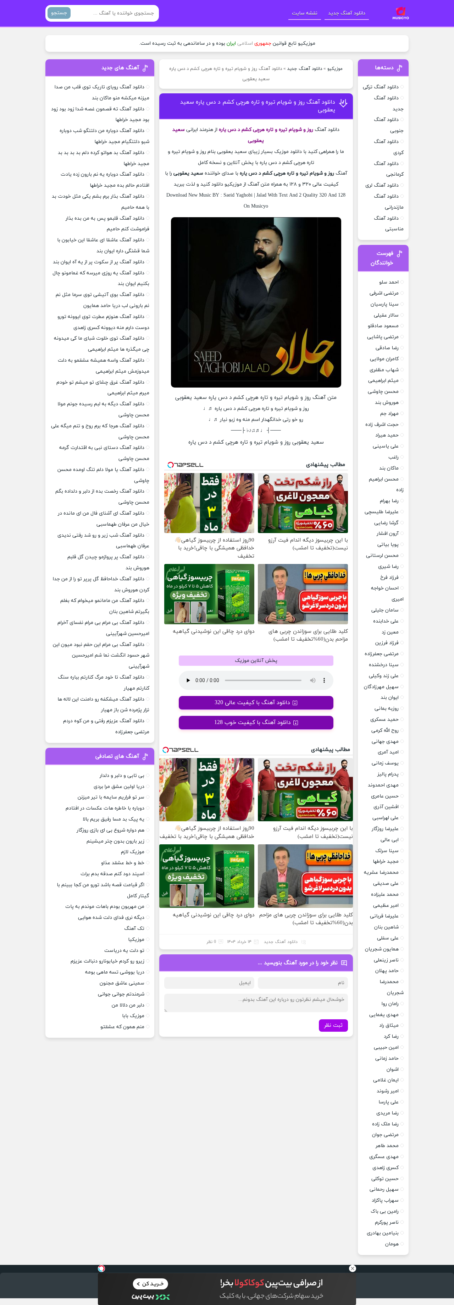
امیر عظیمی (386, 905)
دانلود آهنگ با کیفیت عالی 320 (252, 703)
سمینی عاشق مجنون (122, 983)
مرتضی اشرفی (384, 293)
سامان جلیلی (385, 610)
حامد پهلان (387, 970)
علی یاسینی (386, 446)
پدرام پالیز (388, 774)
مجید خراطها (386, 861)
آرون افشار (388, 533)
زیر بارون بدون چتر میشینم (115, 841)
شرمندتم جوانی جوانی (121, 994)
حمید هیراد (387, 435)
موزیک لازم (132, 852)
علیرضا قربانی (384, 916)
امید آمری (388, 752)
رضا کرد (391, 1036)
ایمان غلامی (386, 1080)
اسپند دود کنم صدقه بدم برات (112, 874)
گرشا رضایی (386, 523)
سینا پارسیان (385, 304)
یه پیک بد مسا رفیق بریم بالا (113, 819)
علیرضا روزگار (385, 829)
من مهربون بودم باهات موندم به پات (104, 906)
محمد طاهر (387, 1145)
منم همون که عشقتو (122, 1027)
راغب (393, 457)
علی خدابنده (386, 621)
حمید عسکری (384, 719)
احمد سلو (389, 282)
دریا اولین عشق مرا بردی (119, 786)
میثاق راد (389, 1025)
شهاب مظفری (384, 370)
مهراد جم (389, 413)
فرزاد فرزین (387, 643)
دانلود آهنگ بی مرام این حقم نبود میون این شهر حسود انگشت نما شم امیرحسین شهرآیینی (101, 655)
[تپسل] (101, 1268)
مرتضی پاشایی (383, 337)
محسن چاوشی (383, 391)
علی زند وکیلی (384, 676)
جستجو (59, 13)
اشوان (393, 1069)
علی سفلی (388, 938)
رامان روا (390, 1003)
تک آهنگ (134, 928)
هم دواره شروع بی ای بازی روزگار (110, 830)
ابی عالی (390, 840)
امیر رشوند (388, 1091)
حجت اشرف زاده (382, 424)
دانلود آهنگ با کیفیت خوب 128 (252, 722)
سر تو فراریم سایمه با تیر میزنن (111, 797)
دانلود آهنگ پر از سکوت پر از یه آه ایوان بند (98, 262)
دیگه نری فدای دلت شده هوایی (111, 917)
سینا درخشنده (384, 665)
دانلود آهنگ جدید (346, 13)
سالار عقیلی (386, 315)
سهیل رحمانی (384, 1189)
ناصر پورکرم (387, 1222)
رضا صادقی (387, 348)
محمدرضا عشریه (381, 872)
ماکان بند (389, 468)
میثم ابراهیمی (383, 380)
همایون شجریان (382, 949)
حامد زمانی (387, 1058)
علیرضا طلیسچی (382, 512)
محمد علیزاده (385, 894)
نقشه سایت (304, 13)
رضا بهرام (389, 501)
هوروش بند (387, 402)
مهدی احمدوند (383, 785)
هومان (392, 1244)
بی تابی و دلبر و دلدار (122, 775)
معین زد (390, 632)
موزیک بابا (133, 1016)
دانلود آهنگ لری (382, 185)
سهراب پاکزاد (385, 1200)
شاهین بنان (386, 927)
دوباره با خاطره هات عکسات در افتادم (105, 808)
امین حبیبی (386, 1047)
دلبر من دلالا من (128, 1005)
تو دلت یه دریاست (124, 950)
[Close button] (352, 1268)
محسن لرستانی (382, 555)
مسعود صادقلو (383, 326)
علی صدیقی (386, 883)
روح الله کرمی (385, 730)
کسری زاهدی (385, 1167)
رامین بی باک (385, 1211)
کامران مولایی (384, 359)
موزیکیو (335, 69)
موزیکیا (136, 939)
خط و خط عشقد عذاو (122, 863)
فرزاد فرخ (389, 577)
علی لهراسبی (385, 818)
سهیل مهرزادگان (381, 687)
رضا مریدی (387, 1113)
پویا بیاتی (388, 544)
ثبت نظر (333, 1025)
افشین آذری (386, 807)
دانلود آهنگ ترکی (381, 87)
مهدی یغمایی (384, 1014)
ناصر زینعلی (386, 960)
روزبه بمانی (387, 708)
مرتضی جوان (385, 1134)
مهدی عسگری (384, 1156)
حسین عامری (385, 796)
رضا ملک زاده (385, 1124)
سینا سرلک (387, 851)
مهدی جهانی (385, 741)
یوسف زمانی (385, 763)
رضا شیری (388, 566)
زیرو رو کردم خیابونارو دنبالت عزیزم (107, 961)
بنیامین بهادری (383, 1233)
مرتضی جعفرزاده (382, 654)
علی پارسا (388, 1102)
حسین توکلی (385, 1178)
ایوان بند (390, 697)
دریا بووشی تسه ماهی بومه (114, 972)
